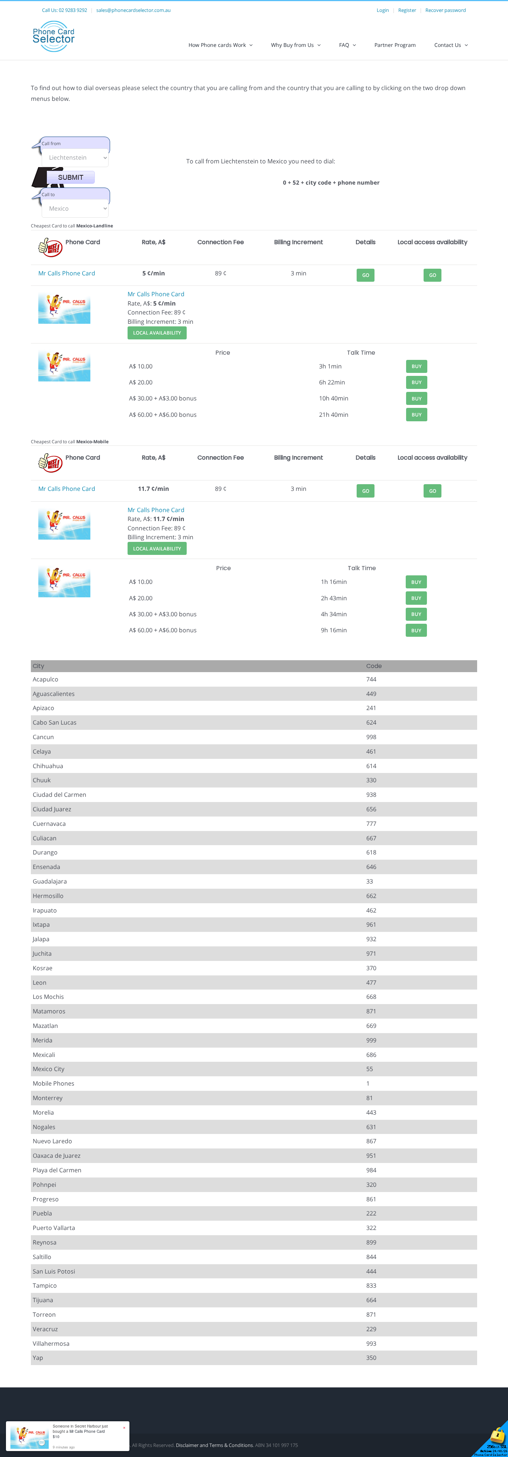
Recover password (445, 10)
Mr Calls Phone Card (66, 273)
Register (407, 10)
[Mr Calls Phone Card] (64, 294)
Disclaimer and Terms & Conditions (214, 1445)
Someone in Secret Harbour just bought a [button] (80, 1431)
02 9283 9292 (73, 10)
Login (383, 10)
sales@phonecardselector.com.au (133, 10)
